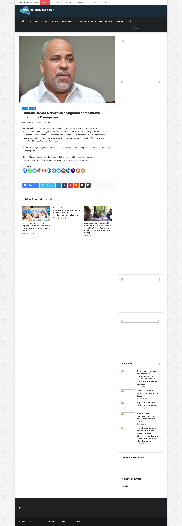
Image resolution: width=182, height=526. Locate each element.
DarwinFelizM (29, 123)
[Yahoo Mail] (73, 170)
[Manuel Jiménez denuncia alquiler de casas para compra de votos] (128, 417)
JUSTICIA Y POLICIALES (86, 21)
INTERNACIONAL (106, 21)
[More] (83, 170)
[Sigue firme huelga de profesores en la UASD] (128, 406)
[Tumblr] (64, 185)
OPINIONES (120, 21)
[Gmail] (44, 170)
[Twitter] (34, 170)
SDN (36, 21)
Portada (32, 108)
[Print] (78, 170)
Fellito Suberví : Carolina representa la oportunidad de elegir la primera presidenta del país (36, 227)
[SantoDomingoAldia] (37, 11)
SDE (29, 21)
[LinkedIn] (58, 185)
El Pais (25, 108)
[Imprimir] (88, 185)
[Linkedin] (68, 170)
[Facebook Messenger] (54, 170)
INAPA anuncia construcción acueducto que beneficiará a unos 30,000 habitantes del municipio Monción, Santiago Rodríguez (97, 228)
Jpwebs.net (75, 522)
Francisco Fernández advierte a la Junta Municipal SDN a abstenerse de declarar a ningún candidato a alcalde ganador (147, 434)
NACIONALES (67, 21)
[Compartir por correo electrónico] (82, 185)
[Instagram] (39, 170)
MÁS (130, 21)
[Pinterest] (63, 170)
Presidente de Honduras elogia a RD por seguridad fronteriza (75, 2)
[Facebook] (25, 170)
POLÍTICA (54, 21)
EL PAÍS (44, 21)
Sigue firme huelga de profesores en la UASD (147, 403)
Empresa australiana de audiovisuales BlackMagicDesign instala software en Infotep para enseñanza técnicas (148, 377)
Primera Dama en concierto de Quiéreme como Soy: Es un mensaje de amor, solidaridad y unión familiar (66, 211)
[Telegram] (58, 170)
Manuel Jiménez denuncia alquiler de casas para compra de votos (147, 417)
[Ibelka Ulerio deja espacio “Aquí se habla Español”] (128, 394)
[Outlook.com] (49, 170)
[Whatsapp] (29, 170)
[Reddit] (76, 185)
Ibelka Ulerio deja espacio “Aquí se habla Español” (147, 393)
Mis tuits (124, 486)
